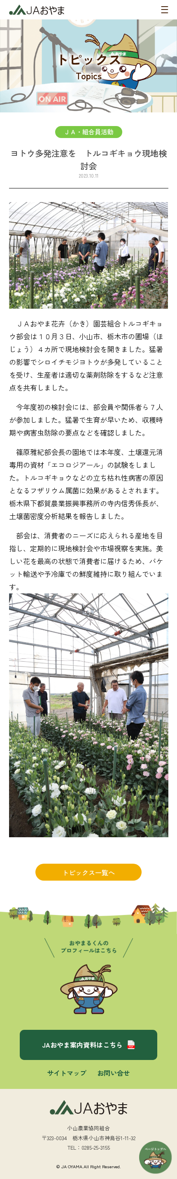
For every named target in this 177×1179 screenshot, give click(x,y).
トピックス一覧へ (88, 872)
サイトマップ (66, 1073)
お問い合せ (113, 1073)
